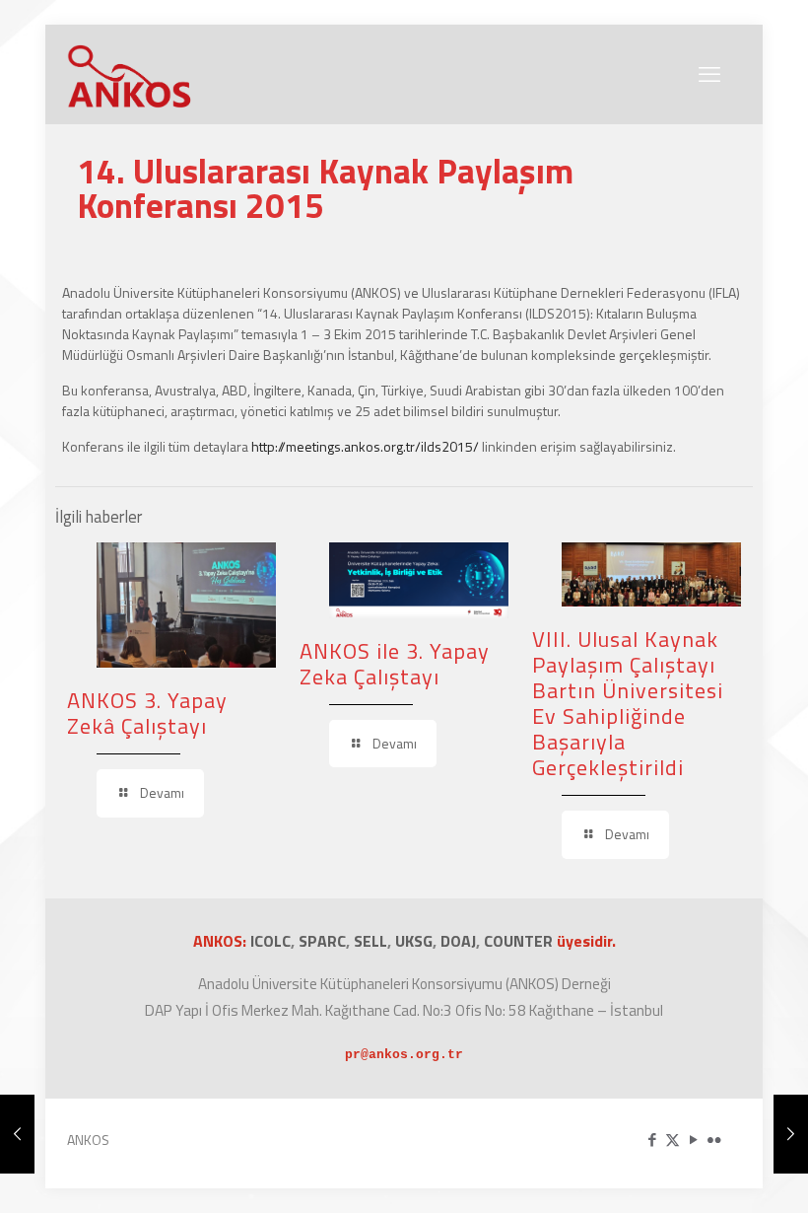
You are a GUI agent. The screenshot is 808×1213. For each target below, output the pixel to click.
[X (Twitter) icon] (672, 1139)
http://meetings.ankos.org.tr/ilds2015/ (365, 446)
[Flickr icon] (714, 1139)
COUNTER (520, 941)
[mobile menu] (709, 74)
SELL (370, 941)
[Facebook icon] (651, 1139)
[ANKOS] (130, 74)
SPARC (322, 941)
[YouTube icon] (693, 1139)
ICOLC (270, 941)
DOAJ (458, 941)
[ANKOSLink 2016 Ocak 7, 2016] (791, 1134)
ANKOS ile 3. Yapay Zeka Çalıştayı (395, 663)
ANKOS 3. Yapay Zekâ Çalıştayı (147, 713)
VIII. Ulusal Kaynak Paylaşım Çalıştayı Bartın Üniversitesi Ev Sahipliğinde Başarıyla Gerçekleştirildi (627, 703)
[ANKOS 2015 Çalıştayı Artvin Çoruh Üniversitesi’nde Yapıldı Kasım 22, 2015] (17, 1134)
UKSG (414, 941)
